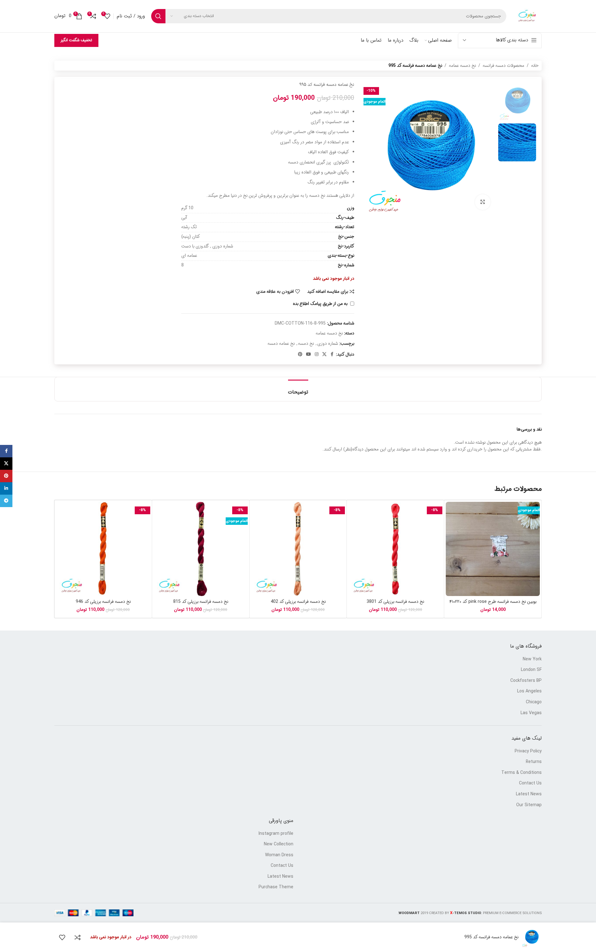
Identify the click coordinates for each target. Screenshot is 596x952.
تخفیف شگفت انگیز (76, 40)
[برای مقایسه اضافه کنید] (77, 937)
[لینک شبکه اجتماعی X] (324, 354)
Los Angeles (529, 691)
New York (532, 659)
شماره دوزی (327, 343)
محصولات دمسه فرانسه (503, 65)
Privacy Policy (528, 751)
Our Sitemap (529, 805)
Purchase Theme (276, 887)
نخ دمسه (306, 343)
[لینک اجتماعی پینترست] (300, 354)
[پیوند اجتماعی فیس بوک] (332, 354)
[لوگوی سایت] (527, 16)
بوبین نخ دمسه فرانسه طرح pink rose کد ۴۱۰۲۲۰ (492, 601)
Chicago (534, 702)
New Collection (278, 844)
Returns (534, 762)
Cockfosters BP (526, 681)
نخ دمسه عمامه (462, 65)
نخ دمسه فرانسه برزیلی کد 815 (200, 601)
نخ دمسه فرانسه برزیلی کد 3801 (395, 601)
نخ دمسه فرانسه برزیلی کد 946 (103, 601)
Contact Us (530, 783)
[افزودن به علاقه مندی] (62, 937)
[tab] (298, 389)
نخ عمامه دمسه (281, 343)
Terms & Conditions (521, 773)
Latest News (529, 794)
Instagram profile (276, 834)
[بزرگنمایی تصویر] (482, 202)
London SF (531, 670)
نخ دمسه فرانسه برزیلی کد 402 (298, 601)
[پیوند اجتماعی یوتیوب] (308, 354)
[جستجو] (158, 16)
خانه (535, 65)
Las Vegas (531, 713)
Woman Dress (279, 855)
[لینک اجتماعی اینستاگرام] (316, 354)
